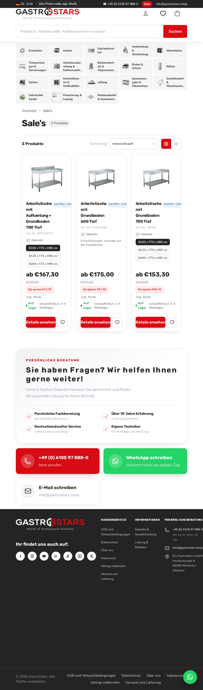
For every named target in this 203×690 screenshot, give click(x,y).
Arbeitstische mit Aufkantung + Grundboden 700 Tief (39, 215)
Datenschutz (109, 542)
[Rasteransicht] (166, 144)
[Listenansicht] (176, 144)
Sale (147, 4)
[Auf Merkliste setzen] (63, 322)
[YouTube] (44, 556)
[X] (91, 556)
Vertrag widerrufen (113, 566)
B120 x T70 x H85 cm (43, 256)
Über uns (107, 550)
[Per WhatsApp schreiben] (190, 677)
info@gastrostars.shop (171, 4)
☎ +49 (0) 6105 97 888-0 (120, 4)
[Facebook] (20, 556)
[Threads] (79, 556)
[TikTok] (67, 556)
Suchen (175, 31)
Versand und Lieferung (143, 682)
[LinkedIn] (55, 556)
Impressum (108, 558)
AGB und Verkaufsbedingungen (91, 675)
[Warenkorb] (180, 13)
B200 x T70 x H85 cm (43, 264)
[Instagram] (32, 556)
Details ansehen (41, 322)
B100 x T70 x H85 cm (43, 248)
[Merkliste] (163, 13)
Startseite (29, 110)
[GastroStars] (63, 13)
